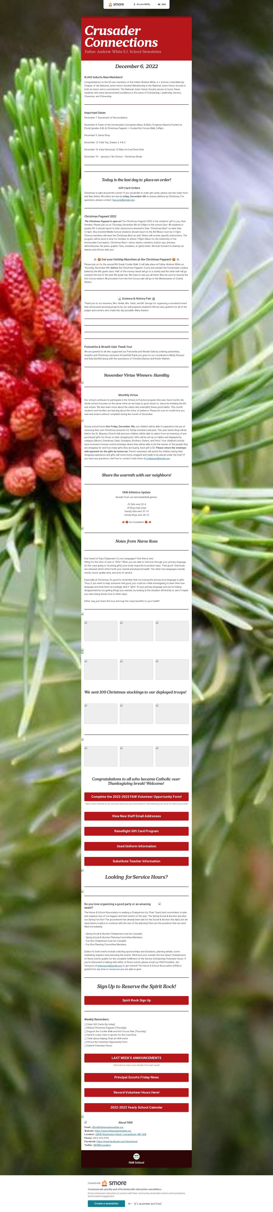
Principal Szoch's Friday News (136, 1077)
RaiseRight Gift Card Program (136, 831)
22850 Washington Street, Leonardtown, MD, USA (120, 1134)
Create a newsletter (106, 1203)
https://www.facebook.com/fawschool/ (117, 1141)
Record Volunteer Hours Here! (136, 1092)
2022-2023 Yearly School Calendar (136, 1107)
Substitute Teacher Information (136, 861)
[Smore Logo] (116, 4)
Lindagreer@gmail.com (158, 458)
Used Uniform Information (136, 846)
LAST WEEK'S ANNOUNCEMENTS (136, 1058)
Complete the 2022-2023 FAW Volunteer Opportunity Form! (136, 797)
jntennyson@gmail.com (110, 965)
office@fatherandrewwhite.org (107, 1127)
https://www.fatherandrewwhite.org (113, 1131)
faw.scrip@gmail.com (123, 200)
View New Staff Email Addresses (136, 816)
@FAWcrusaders (102, 1145)
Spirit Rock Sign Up (136, 1000)
